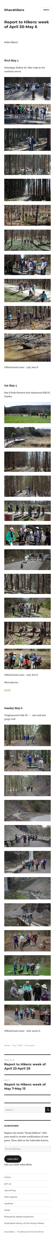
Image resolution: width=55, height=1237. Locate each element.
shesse (7, 1045)
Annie (7, 690)
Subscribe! (12, 1159)
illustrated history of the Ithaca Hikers (24, 1223)
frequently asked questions (19, 1216)
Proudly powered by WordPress (30, 1232)
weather (8, 1203)
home (7, 1177)
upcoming (9, 1190)
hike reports (29, 1045)
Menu (46, 10)
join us (7, 1184)
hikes (7, 1210)
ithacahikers (14, 10)
